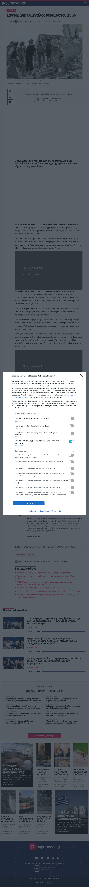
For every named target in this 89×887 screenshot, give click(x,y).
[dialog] (44, 443)
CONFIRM (29, 503)
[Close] (82, 376)
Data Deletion (32, 511)
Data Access (44, 511)
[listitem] (44, 413)
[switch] (71, 418)
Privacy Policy (57, 511)
